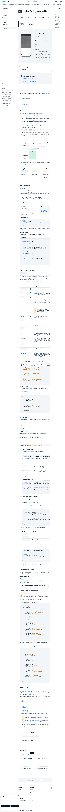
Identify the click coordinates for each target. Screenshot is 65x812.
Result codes (5, 32)
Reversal (3, 48)
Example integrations (22, 800)
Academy (31, 789)
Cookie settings (10, 808)
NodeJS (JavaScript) (33, 364)
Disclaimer (27, 810)
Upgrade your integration (6, 19)
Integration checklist (5, 24)
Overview (3, 13)
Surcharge (3, 77)
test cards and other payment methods (37, 689)
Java (20, 202)
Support (55, 1)
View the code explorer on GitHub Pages (30, 81)
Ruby (38, 202)
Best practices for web (5, 34)
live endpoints (32, 714)
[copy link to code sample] (47, 217)
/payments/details (35, 720)
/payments (26, 720)
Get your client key (25, 104)
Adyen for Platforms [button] (12, 4)
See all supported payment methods (41, 46)
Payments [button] (4, 4)
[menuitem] (4, 4)
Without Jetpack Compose (33, 440)
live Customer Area (42, 713)
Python (35, 202)
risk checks (48, 345)
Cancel (3, 45)
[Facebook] (45, 788)
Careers (19, 791)
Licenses (31, 800)
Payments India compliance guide (7, 98)
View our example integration (28, 80)
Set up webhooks (25, 105)
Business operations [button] (35, 4)
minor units (36, 293)
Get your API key (24, 103)
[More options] (62, 10)
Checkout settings (5, 36)
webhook (21, 596)
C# (25, 202)
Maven (25, 213)
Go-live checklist (4, 38)
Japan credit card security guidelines (7, 96)
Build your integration (5, 26)
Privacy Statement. (13, 803)
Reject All (15, 806)
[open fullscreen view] (45, 217)
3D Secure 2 (4, 55)
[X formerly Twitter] (50, 788)
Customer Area (39, 696)
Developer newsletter (22, 802)
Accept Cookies (5, 806)
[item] (35, 496)
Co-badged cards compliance (6, 100)
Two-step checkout (5, 75)
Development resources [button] (46, 4)
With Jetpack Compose (24, 440)
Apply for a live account (26, 706)
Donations (3, 66)
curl (21, 364)
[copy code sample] (49, 217)
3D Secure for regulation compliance (7, 90)
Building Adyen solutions (44, 356)
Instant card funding (5, 68)
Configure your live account (26, 711)
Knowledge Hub (33, 791)
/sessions (35, 281)
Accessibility (4, 79)
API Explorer (50, 1)
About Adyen (20, 789)
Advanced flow (5, 30)
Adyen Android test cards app (32, 691)
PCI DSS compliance (5, 88)
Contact (19, 792)
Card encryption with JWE (6, 83)
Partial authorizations (5, 72)
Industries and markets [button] (57, 4)
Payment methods (5, 15)
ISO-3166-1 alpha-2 (44, 329)
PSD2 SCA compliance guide (6, 92)
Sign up (60, 1)
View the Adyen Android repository (29, 78)
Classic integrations (5, 105)
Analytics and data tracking (6, 81)
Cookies (23, 810)
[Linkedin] (48, 788)
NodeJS (29, 202)
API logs (41, 700)
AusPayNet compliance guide (6, 94)
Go (32, 202)
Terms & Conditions (33, 802)
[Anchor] (34, 40)
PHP (23, 202)
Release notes (4, 17)
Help (31, 792)
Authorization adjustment (6, 50)
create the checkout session (41, 414)
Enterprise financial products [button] (23, 4)
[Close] (18, 796)
